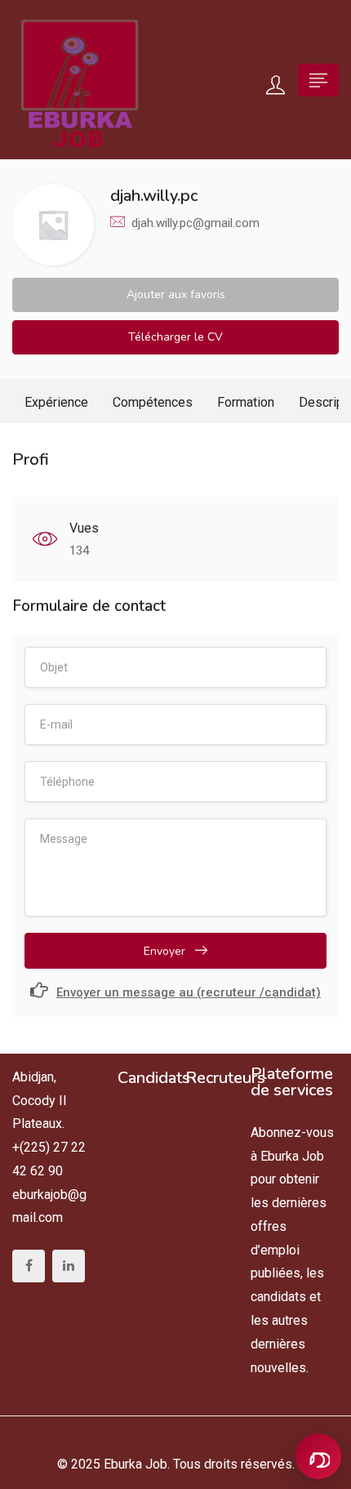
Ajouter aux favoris (176, 294)
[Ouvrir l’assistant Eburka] (318, 1456)
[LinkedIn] (68, 1266)
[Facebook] (28, 1266)
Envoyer (166, 951)
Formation (245, 402)
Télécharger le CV (175, 337)
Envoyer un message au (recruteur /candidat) (188, 992)
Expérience (56, 402)
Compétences (153, 402)
